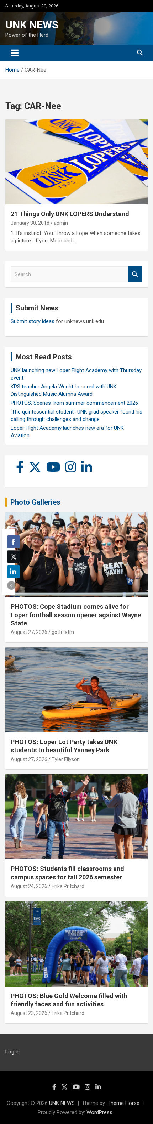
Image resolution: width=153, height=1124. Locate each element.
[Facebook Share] (13, 541)
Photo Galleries (35, 502)
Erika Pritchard (68, 886)
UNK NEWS (31, 24)
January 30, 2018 (30, 223)
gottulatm (63, 632)
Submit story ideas (32, 321)
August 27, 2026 (29, 632)
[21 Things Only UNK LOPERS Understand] (76, 161)
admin (61, 223)
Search (135, 274)
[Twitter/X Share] (13, 556)
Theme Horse (123, 1103)
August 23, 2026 (29, 1013)
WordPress (99, 1112)
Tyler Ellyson (66, 759)
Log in (12, 1052)
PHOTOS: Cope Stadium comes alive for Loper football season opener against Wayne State (76, 615)
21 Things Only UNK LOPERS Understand (70, 214)
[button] (11, 585)
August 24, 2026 (29, 886)
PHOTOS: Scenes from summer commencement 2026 (74, 403)
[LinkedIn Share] (13, 571)
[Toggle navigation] (14, 53)
